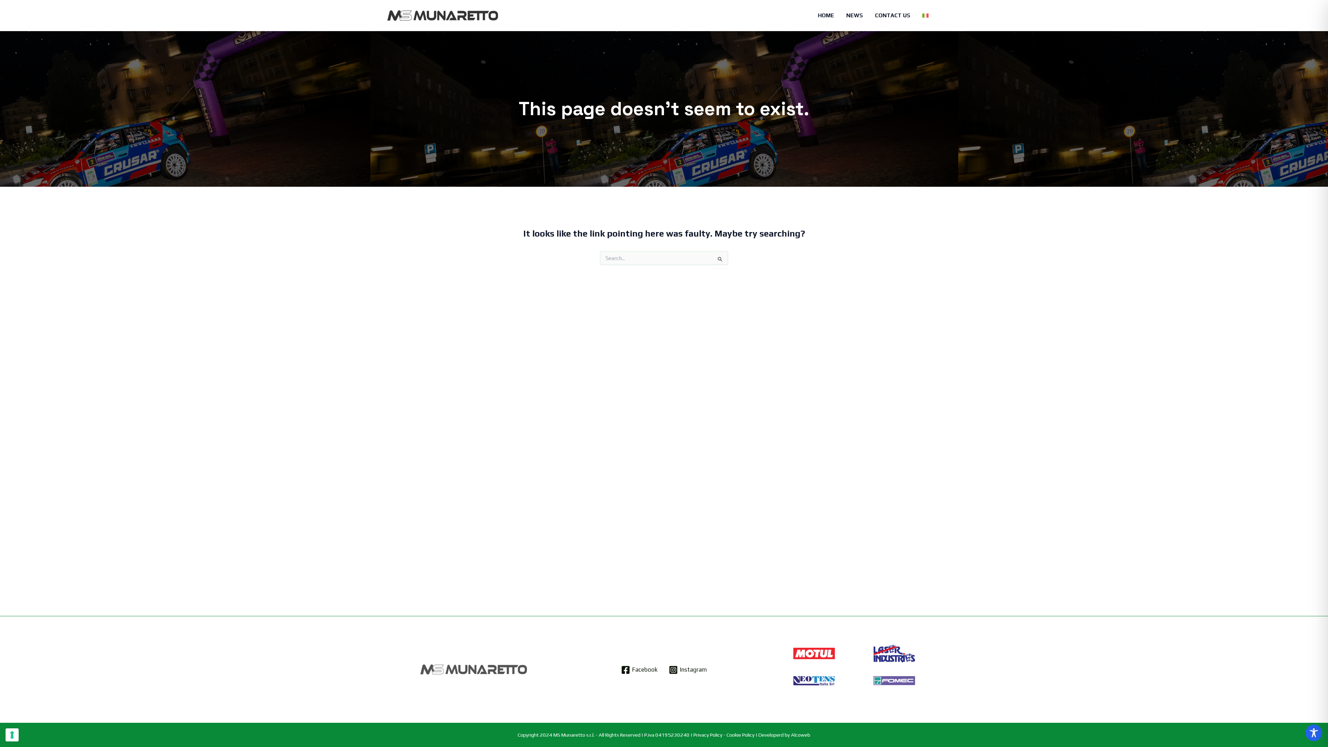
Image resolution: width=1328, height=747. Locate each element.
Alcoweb (800, 735)
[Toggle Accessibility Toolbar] (1314, 733)
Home (826, 15)
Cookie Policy (741, 735)
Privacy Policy (707, 735)
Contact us (892, 15)
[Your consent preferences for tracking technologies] (12, 734)
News (854, 15)
